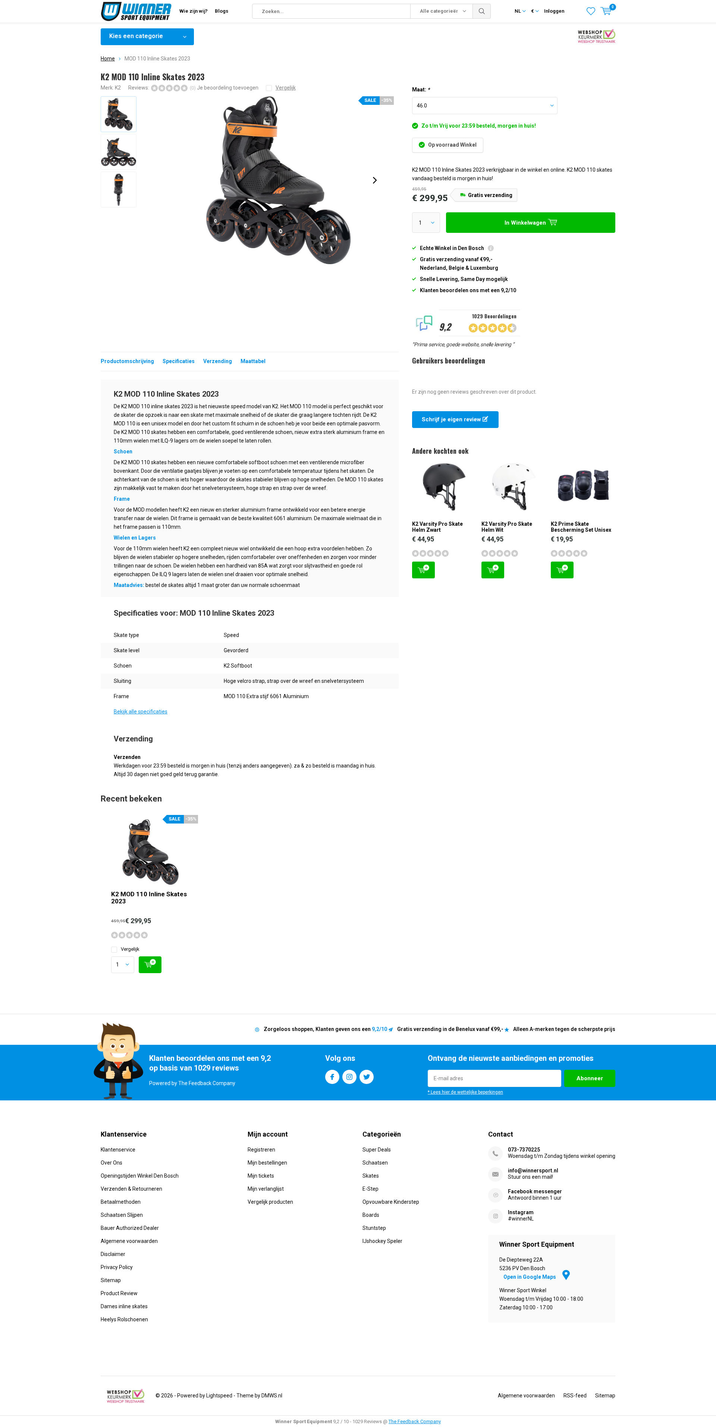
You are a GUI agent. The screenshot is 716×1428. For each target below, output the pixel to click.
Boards (370, 1215)
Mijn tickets (261, 1176)
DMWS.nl (271, 1396)
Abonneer (590, 1078)
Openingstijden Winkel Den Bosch (140, 1176)
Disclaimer (113, 1254)
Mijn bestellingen (267, 1163)
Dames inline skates (124, 1306)
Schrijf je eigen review (452, 419)
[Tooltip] (491, 249)
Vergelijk (130, 949)
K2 (118, 88)
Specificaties (179, 361)
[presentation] (375, 180)
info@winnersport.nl (533, 1171)
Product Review (119, 1293)
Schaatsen (375, 1163)
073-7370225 (524, 1150)
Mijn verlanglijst (266, 1189)
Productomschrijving (127, 361)
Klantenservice (118, 1150)
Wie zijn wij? (193, 11)
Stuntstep (374, 1228)
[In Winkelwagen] (150, 964)
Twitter (366, 1077)
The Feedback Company (415, 1421)
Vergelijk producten (270, 1202)
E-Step (370, 1189)
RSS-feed (575, 1396)
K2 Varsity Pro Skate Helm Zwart (437, 527)
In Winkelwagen (423, 570)
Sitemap (111, 1280)
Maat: (421, 90)
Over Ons (111, 1163)
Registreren (261, 1150)
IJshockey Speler (382, 1241)
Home (108, 59)
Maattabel (253, 361)
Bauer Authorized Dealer (130, 1228)
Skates (370, 1176)
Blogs (221, 11)
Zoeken (482, 11)
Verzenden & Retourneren (131, 1189)
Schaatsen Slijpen (122, 1215)
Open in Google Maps (530, 1277)
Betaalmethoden (121, 1202)
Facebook (332, 1077)
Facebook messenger (535, 1191)
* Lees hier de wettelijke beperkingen (465, 1092)
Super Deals (376, 1150)
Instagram (349, 1077)
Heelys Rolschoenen (124, 1319)
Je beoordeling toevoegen (227, 88)
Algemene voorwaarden (129, 1241)
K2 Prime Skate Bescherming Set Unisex (581, 527)
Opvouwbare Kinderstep (390, 1202)
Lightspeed (219, 1396)
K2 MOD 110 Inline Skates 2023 (149, 897)
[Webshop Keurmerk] (126, 1396)
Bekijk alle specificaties (140, 712)
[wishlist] (591, 11)
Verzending (217, 361)
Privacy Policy (117, 1267)
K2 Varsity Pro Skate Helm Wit (506, 527)
